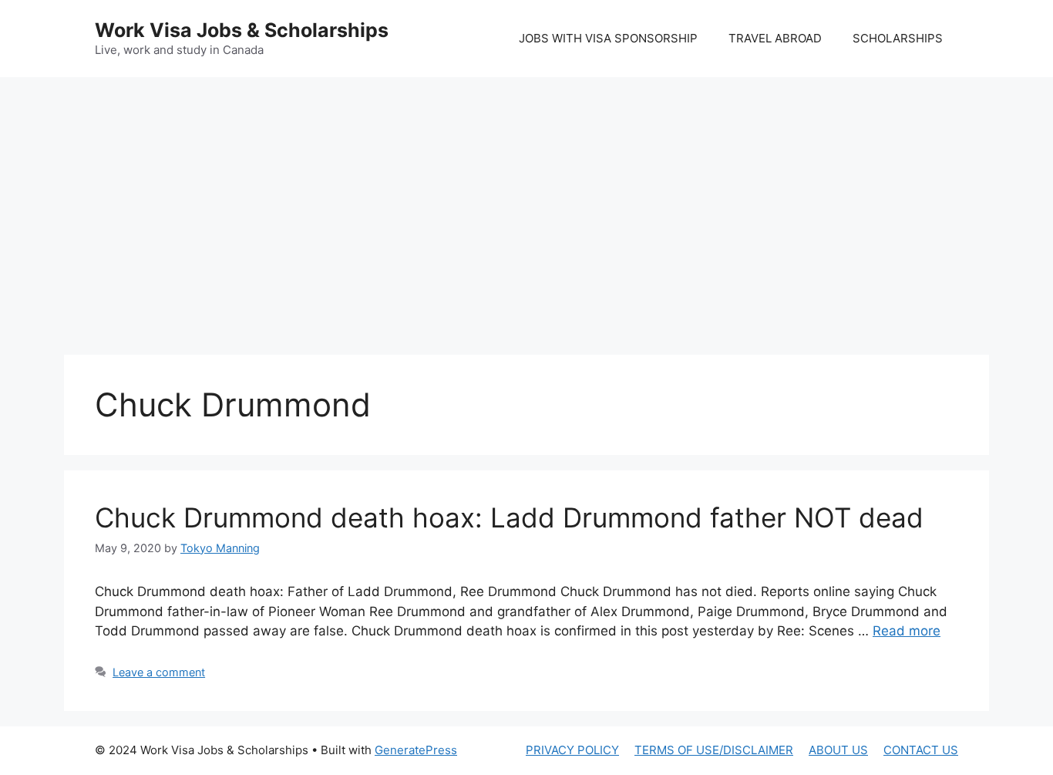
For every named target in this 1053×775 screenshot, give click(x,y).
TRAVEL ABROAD (775, 38)
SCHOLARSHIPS (898, 38)
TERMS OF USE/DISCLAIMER (713, 750)
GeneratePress (416, 750)
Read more (906, 631)
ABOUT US (838, 750)
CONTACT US (920, 750)
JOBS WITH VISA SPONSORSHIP (608, 38)
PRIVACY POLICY (572, 750)
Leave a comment (159, 672)
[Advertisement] (526, 200)
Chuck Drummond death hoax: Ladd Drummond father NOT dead (509, 517)
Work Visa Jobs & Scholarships (242, 30)
